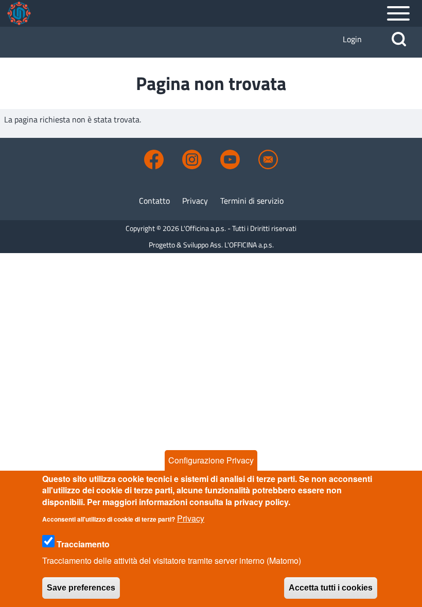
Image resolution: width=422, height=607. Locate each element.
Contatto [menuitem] (154, 200)
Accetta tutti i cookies (331, 587)
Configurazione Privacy (211, 460)
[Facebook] (154, 159)
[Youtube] (230, 159)
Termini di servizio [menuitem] (252, 200)
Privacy (190, 518)
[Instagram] (192, 159)
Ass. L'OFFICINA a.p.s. (242, 244)
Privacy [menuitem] (195, 200)
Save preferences (81, 587)
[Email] (268, 159)
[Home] (19, 13)
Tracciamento (83, 544)
